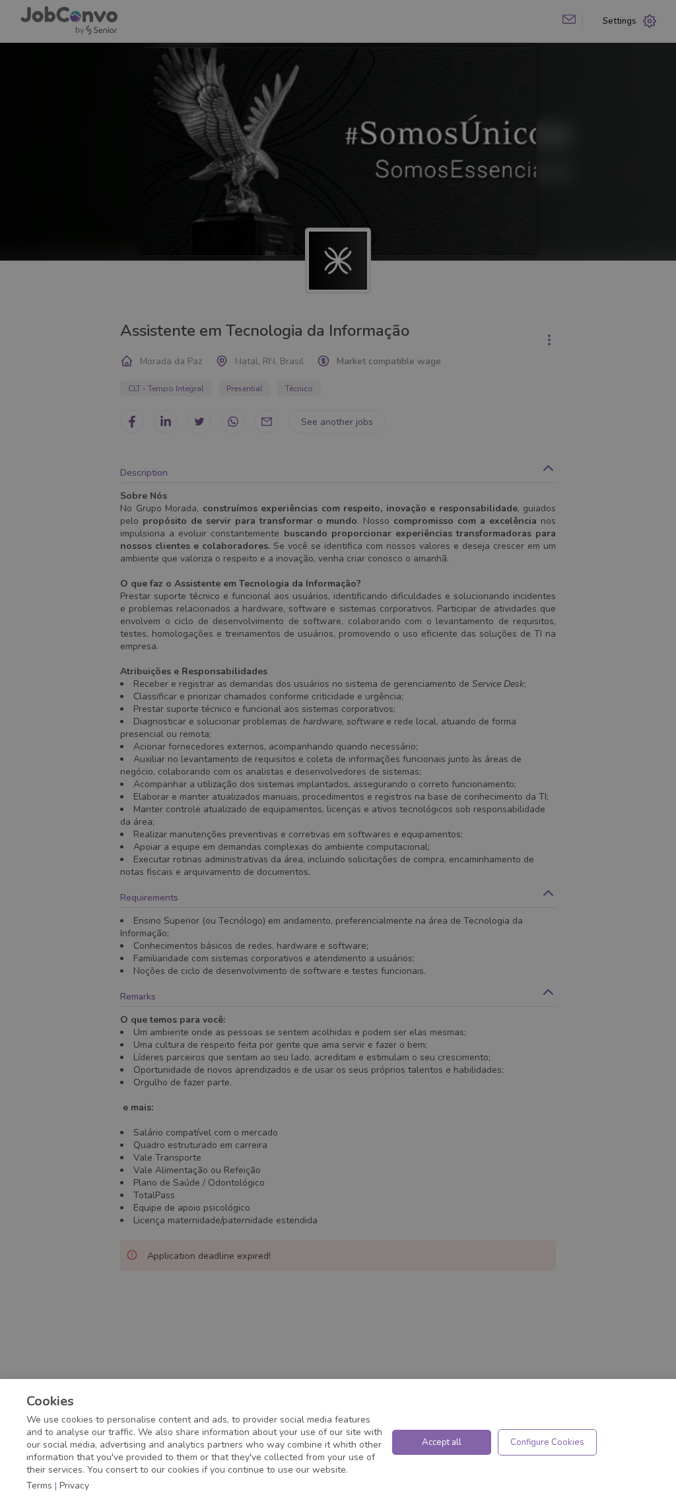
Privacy (74, 1485)
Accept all (441, 1442)
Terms (39, 1485)
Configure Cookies (547, 1442)
